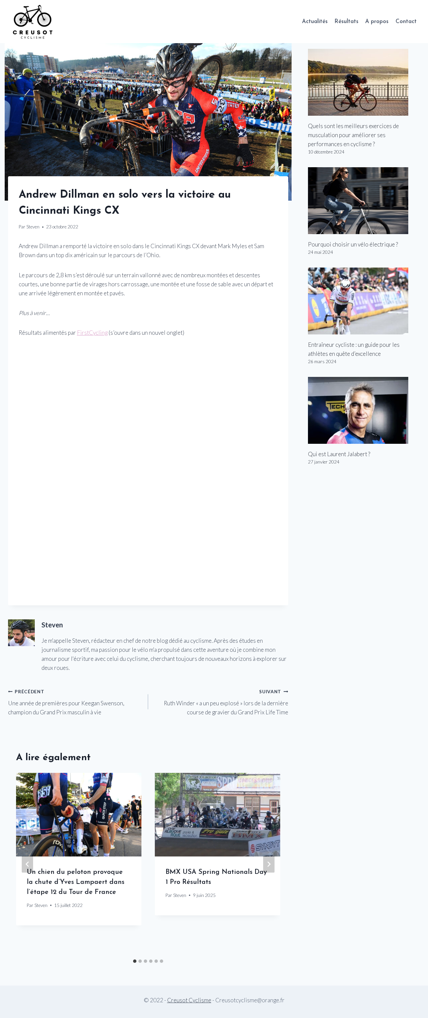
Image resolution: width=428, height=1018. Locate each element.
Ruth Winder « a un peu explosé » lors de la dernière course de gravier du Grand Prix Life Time (226, 702)
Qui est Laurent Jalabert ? (339, 453)
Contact (406, 21)
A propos (377, 21)
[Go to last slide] (27, 864)
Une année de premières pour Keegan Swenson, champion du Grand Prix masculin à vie (66, 702)
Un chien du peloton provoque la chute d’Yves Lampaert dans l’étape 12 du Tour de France (75, 882)
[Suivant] (269, 864)
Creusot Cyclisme (189, 1000)
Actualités (315, 21)
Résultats (346, 21)
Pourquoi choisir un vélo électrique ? (353, 244)
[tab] (134, 961)
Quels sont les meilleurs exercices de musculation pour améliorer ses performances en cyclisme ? (353, 134)
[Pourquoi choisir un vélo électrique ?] (364, 200)
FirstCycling (92, 332)
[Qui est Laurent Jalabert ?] (364, 410)
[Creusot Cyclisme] (33, 21)
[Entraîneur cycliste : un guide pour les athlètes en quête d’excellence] (364, 301)
